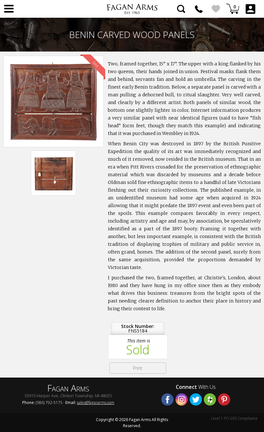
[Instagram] (181, 399)
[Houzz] (210, 399)
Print (137, 368)
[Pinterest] (224, 399)
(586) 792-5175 (199, 9)
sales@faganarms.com (95, 402)
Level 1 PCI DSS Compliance (234, 418)
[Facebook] (167, 399)
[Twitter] (196, 399)
